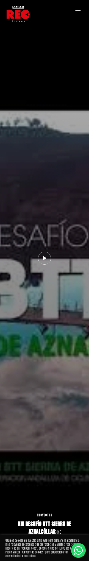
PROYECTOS (44, 515)
